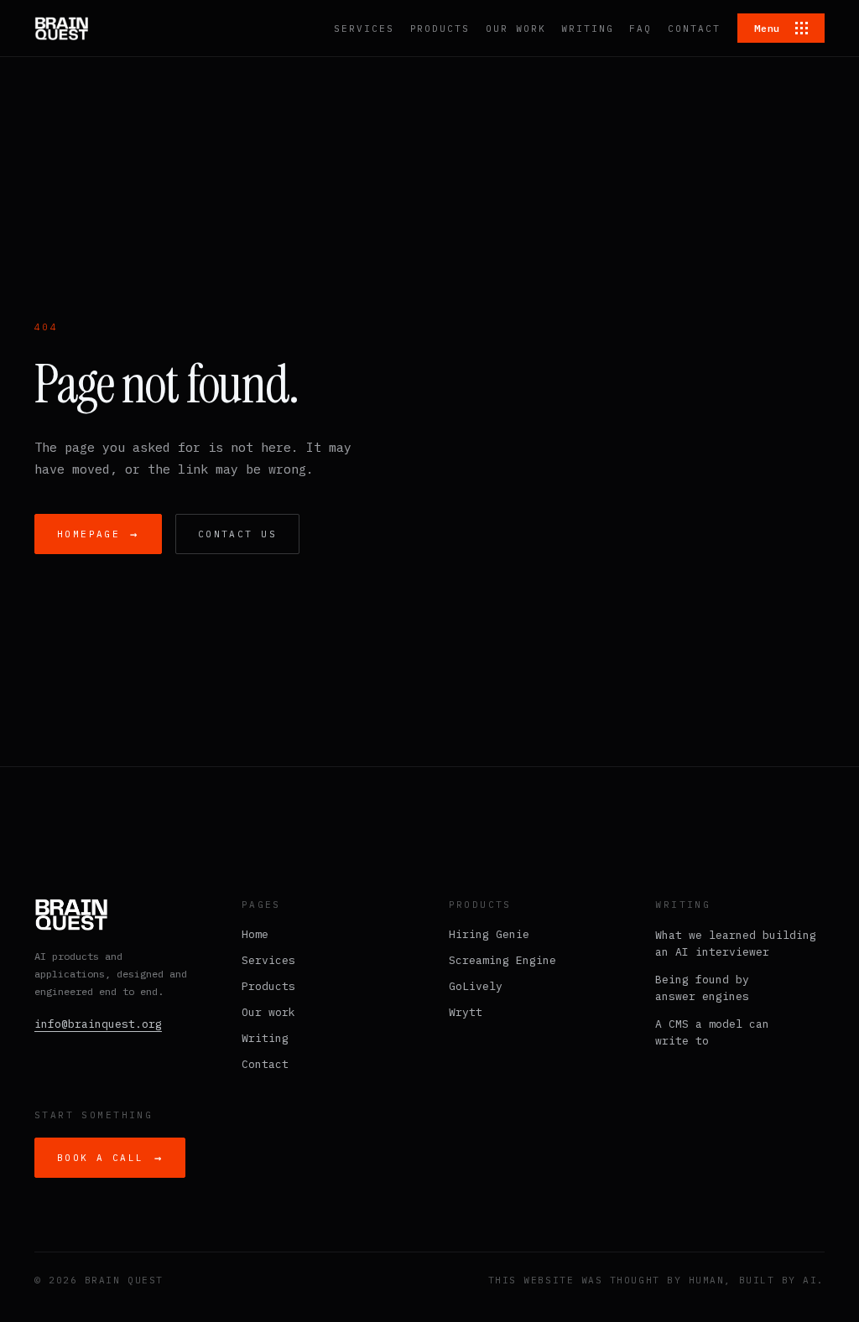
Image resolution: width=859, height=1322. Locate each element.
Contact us (237, 534)
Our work (268, 1012)
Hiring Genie (489, 934)
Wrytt (465, 1012)
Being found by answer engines (702, 987)
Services (268, 960)
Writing (265, 1038)
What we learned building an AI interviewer (735, 943)
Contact (265, 1064)
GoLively (475, 986)
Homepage (98, 534)
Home (255, 934)
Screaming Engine (502, 960)
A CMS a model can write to (712, 1032)
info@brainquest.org (98, 1024)
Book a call (110, 1157)
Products (268, 986)
